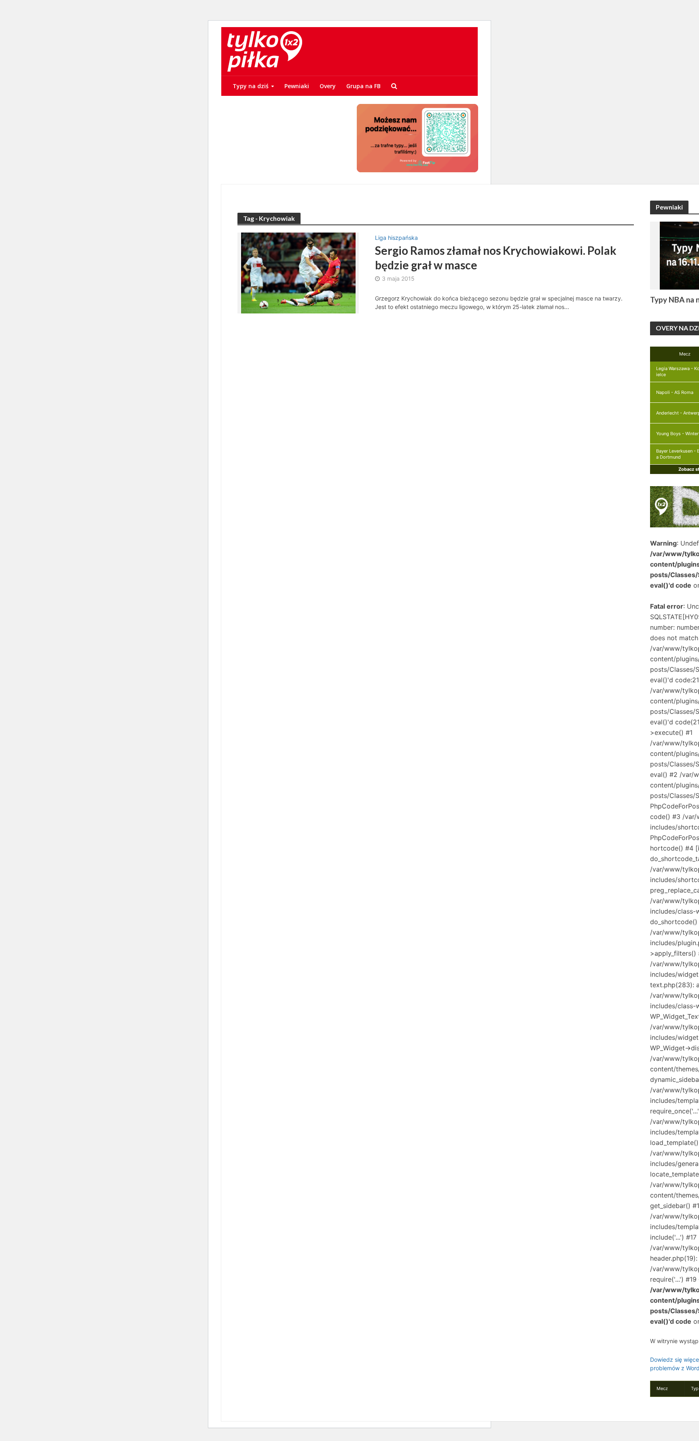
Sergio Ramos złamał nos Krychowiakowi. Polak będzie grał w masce (495, 257)
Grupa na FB (363, 86)
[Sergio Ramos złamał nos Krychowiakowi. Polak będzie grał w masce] (298, 272)
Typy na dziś (251, 86)
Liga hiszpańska (396, 238)
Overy (328, 86)
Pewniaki (296, 86)
